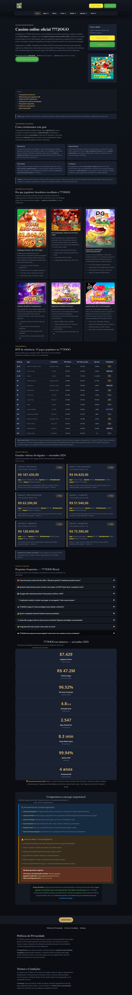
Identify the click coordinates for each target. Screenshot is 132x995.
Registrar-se (110, 6)
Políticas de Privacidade (55, 928)
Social (92, 13)
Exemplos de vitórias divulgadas (30, 101)
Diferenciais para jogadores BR (29, 97)
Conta (62, 13)
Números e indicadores (27, 106)
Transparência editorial (27, 95)
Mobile (72, 13)
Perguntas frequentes (26, 104)
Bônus (54, 13)
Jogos (45, 13)
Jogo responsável (25, 108)
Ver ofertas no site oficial (27, 59)
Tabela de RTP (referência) (28, 99)
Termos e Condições (71, 928)
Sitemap (82, 928)
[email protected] (46, 878)
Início (37, 13)
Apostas (82, 13)
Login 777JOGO (96, 6)
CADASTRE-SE (66, 920)
